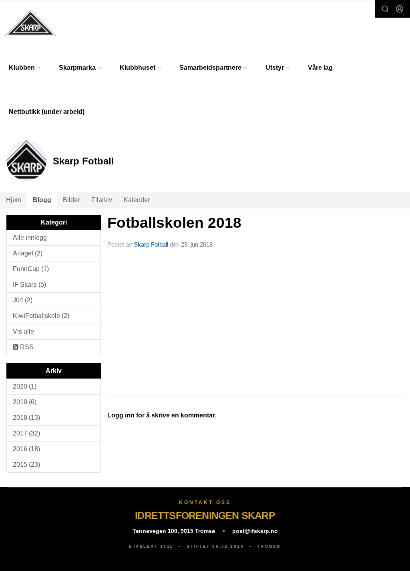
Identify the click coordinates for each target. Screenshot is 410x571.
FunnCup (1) (31, 268)
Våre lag (320, 67)
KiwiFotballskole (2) (41, 315)
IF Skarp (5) (29, 284)
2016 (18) (26, 448)
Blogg (42, 199)
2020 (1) (24, 386)
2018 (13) (26, 417)
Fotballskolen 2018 (174, 223)
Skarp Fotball (151, 244)
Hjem (13, 199)
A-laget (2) (27, 253)
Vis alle (23, 331)
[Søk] (385, 9)
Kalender (137, 199)
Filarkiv (101, 199)
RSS (26, 347)
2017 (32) (26, 433)
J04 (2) (22, 300)
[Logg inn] (399, 9)
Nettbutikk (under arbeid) (46, 111)
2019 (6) (24, 402)
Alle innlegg (30, 237)
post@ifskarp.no (255, 531)
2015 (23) (26, 464)
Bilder (71, 199)
